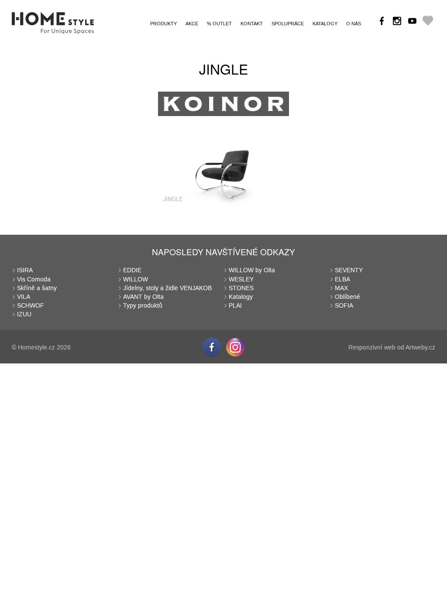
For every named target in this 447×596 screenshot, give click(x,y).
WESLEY (241, 279)
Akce (192, 24)
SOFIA (344, 305)
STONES (241, 288)
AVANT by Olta (143, 297)
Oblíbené (347, 297)
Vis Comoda (34, 279)
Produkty (163, 24)
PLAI (235, 305)
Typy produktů (142, 305)
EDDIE (132, 270)
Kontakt (252, 24)
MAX (341, 288)
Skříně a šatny (37, 288)
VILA (23, 297)
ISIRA (25, 270)
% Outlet (219, 24)
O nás (353, 24)
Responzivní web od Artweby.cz (391, 347)
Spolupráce (288, 24)
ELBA (342, 279)
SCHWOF (30, 305)
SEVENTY (349, 270)
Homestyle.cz (36, 347)
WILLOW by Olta (252, 270)
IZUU (24, 314)
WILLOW (135, 279)
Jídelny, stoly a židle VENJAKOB (167, 288)
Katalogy (325, 24)
